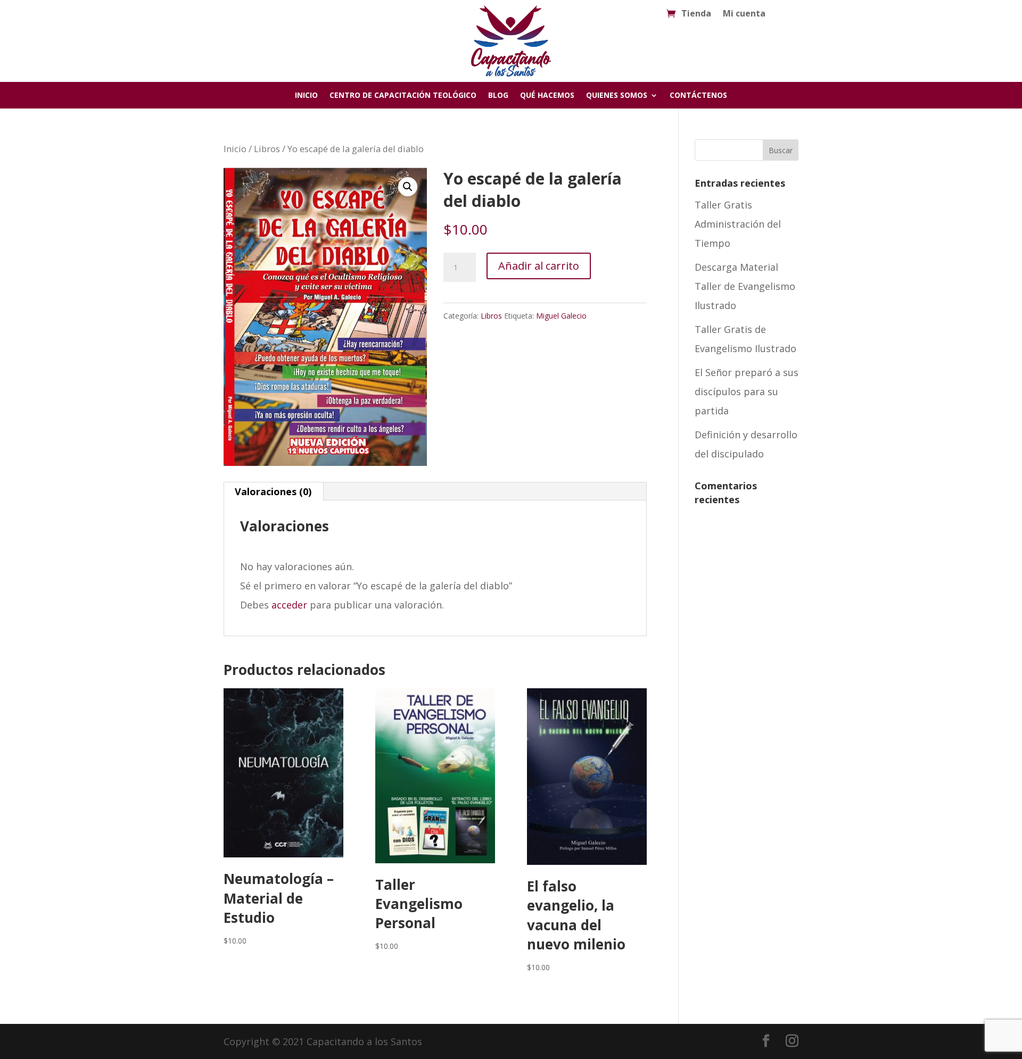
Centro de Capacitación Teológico (402, 95)
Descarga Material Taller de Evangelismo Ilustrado (745, 286)
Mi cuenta (744, 14)
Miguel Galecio (561, 316)
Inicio (306, 95)
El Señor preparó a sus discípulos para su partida (746, 391)
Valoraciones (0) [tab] (273, 491)
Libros (267, 149)
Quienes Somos (616, 95)
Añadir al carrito (538, 266)
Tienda (696, 14)
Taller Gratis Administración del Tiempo (738, 223)
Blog (498, 95)
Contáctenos (698, 95)
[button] (407, 186)
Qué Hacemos (547, 95)
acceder (289, 604)
